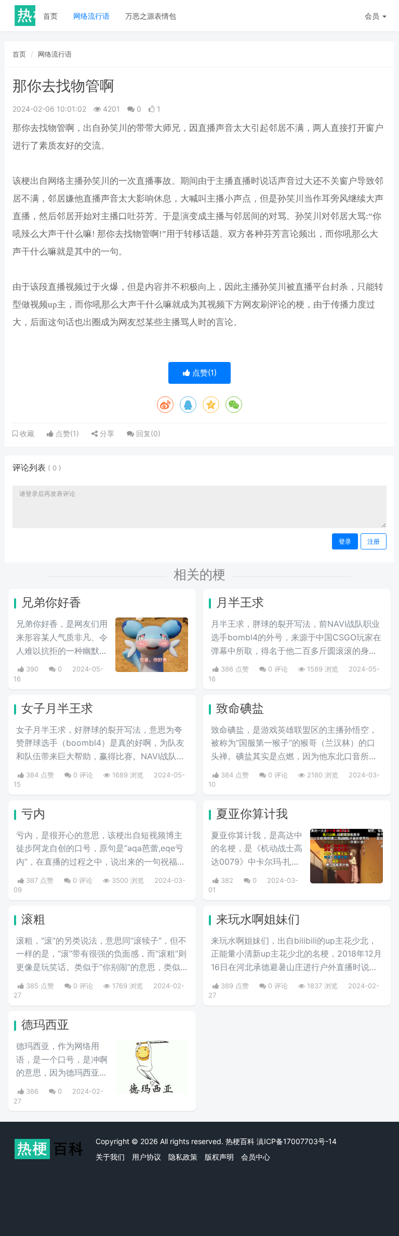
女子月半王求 (57, 708)
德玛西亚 (45, 1024)
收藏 (26, 433)
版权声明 (219, 1156)
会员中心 (255, 1156)
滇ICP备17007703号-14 (297, 1141)
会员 (372, 15)
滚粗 (33, 919)
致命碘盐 (240, 708)
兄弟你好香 (51, 602)
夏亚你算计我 (252, 814)
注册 (373, 541)
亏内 (33, 814)
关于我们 (110, 1156)
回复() (147, 433)
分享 (106, 433)
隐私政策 (182, 1156)
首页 (50, 15)
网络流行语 (91, 15)
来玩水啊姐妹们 (258, 919)
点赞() (203, 373)
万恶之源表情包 (150, 15)
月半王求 (240, 602)
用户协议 (146, 1156)
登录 (345, 541)
